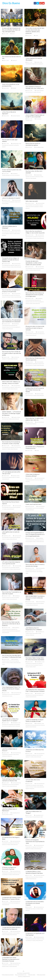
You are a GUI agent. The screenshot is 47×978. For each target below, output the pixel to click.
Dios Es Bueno (11, 3)
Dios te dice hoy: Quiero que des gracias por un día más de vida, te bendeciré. (11, 623)
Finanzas (27, 303)
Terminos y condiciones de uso (24, 976)
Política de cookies (31, 974)
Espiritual (14, 60)
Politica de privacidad (41, 974)
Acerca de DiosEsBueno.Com (20, 974)
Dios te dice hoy (29, 92)
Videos (27, 573)
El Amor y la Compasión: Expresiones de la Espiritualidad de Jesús (35, 841)
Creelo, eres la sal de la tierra (33, 504)
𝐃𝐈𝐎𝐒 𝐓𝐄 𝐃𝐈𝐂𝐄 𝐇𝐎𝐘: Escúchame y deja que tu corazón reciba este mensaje (35, 597)
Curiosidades (36, 204)
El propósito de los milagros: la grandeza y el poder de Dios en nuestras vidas (10, 259)
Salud (42, 816)
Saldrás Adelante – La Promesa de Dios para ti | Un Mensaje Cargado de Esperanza (11, 413)
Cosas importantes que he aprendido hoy (33, 300)
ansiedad (37, 62)
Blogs (17, 143)
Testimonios (28, 178)
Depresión (42, 90)
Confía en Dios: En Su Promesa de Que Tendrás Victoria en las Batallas (35, 389)
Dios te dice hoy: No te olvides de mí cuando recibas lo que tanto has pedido (11, 353)
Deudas (16, 201)
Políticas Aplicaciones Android (7, 974)
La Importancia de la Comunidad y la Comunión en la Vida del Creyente (35, 903)
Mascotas (31, 605)
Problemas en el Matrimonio (7, 756)
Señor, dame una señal (32, 201)
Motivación (39, 92)
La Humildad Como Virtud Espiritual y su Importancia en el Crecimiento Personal (10, 959)
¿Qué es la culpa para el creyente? (11, 198)
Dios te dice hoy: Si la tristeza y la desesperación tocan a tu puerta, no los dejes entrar (35, 294)
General (13, 33)
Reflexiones (32, 635)
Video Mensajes (33, 178)
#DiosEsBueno (38, 118)
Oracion (30, 120)
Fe (16, 60)
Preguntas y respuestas (30, 788)
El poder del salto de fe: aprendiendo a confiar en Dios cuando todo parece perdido (34, 262)
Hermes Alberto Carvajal (36, 633)
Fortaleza (34, 92)
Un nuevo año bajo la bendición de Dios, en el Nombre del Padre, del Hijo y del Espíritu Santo (11, 29)
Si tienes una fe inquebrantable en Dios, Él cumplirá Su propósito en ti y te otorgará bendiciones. (35, 534)
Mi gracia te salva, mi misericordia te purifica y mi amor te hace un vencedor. (35, 328)
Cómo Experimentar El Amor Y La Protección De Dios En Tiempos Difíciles (11, 688)
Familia (10, 233)
